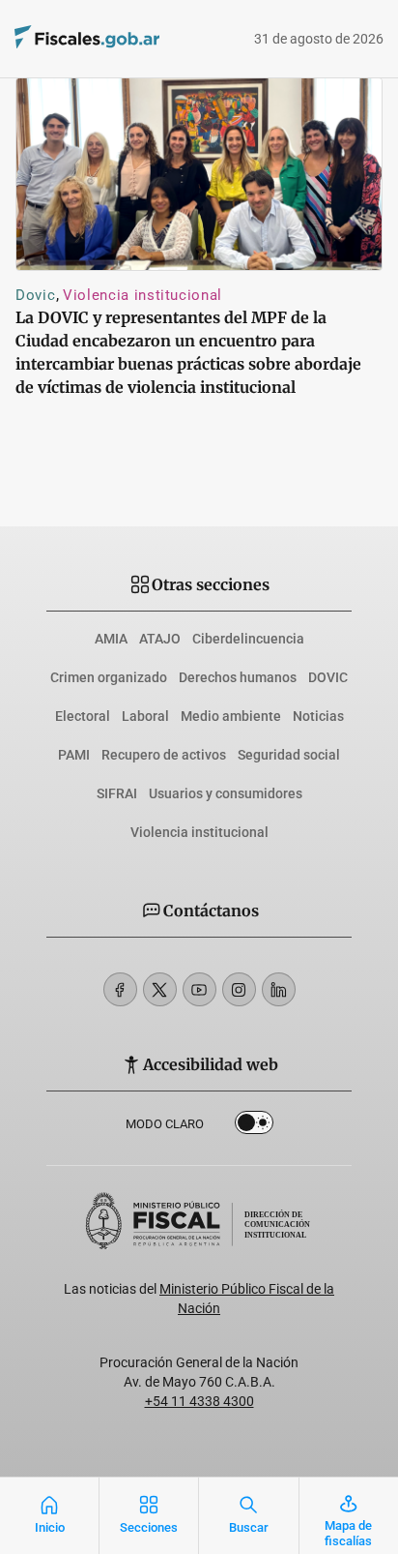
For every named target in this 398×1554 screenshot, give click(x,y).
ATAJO (160, 638)
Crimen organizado (108, 677)
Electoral (82, 716)
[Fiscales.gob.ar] (140, 39)
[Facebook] (120, 989)
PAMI (74, 754)
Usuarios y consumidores (225, 793)
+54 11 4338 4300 (199, 1401)
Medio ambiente (231, 716)
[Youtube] (199, 989)
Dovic (35, 295)
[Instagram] (239, 989)
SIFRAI (117, 793)
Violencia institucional (142, 295)
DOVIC (328, 677)
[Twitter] (160, 989)
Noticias (318, 716)
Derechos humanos (238, 677)
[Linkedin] (279, 989)
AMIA (111, 638)
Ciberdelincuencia (248, 638)
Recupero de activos (163, 754)
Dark (254, 1126)
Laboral (145, 716)
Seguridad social (289, 754)
